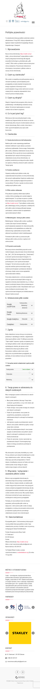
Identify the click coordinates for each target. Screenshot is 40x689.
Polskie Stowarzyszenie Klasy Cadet (20, 681)
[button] (6, 607)
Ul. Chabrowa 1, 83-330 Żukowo (15, 654)
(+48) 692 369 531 (12, 658)
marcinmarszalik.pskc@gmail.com (17, 661)
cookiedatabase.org (22, 552)
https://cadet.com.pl (25, 54)
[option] (20, 607)
